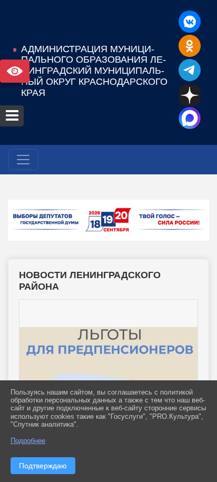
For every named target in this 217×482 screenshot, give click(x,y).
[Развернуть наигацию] (23, 159)
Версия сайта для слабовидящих (14, 71)
